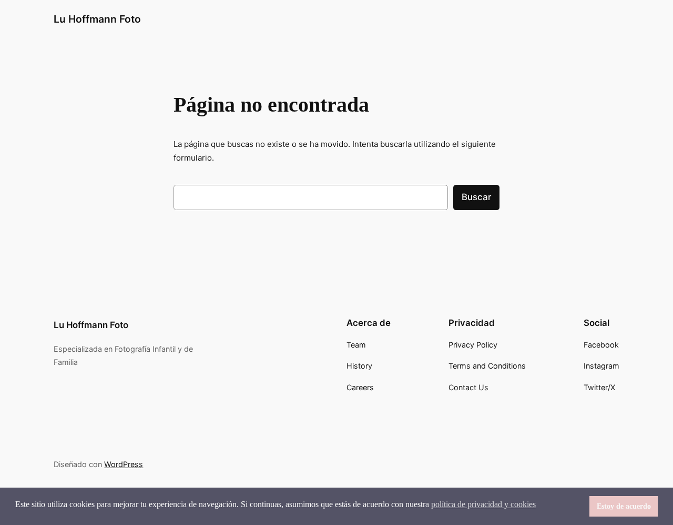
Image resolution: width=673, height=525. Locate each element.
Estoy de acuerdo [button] (624, 506)
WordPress (123, 464)
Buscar (476, 197)
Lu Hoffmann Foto (97, 19)
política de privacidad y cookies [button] (483, 504)
